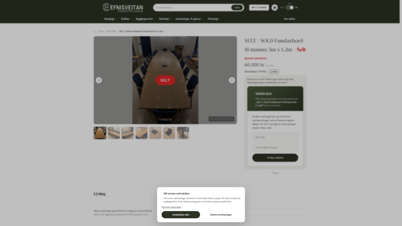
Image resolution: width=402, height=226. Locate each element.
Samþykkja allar (181, 214)
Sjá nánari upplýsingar (171, 207)
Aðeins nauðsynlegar (221, 214)
